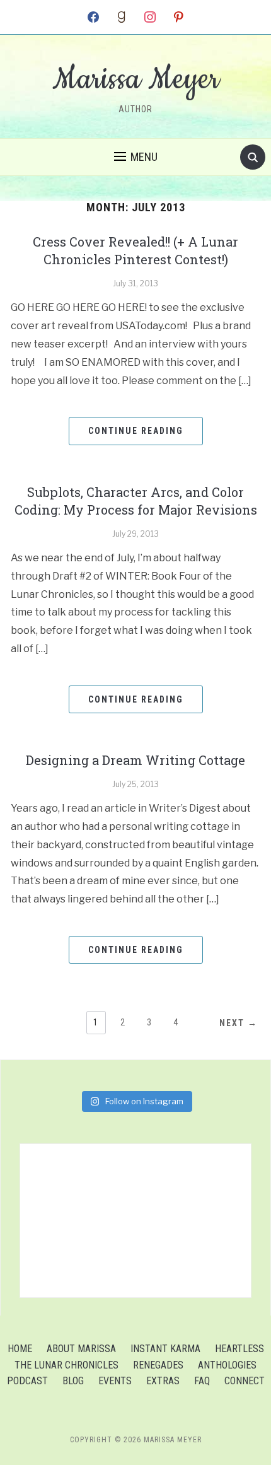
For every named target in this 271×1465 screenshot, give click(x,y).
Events (115, 1381)
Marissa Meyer (135, 79)
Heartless (239, 1349)
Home (20, 1349)
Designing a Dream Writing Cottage (135, 760)
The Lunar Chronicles (66, 1365)
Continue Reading (135, 431)
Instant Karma (165, 1349)
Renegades (158, 1365)
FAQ (202, 1381)
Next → (238, 1023)
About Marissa (81, 1349)
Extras (163, 1381)
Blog (73, 1381)
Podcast (27, 1381)
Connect (244, 1381)
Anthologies (227, 1365)
